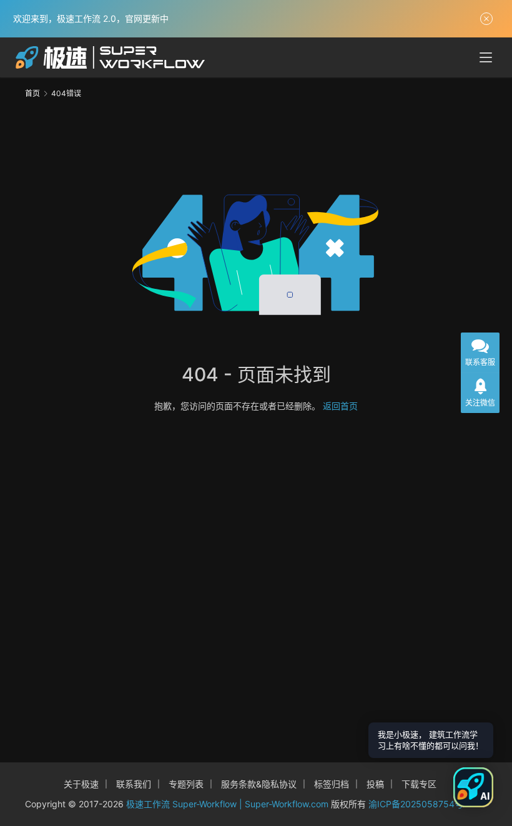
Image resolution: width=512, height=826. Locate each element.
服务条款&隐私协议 (259, 784)
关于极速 (81, 784)
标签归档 (331, 784)
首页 (32, 93)
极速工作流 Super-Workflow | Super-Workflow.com (227, 804)
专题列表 (186, 784)
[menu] (486, 57)
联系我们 (133, 784)
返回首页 (340, 406)
